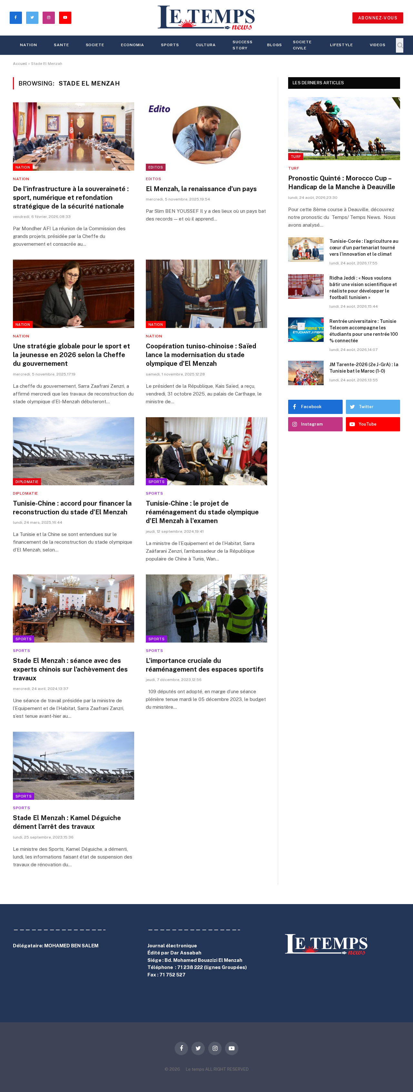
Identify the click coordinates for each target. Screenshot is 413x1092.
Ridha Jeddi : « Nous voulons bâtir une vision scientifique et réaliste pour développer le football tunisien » (363, 287)
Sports (170, 45)
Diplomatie (26, 482)
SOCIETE (95, 45)
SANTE (61, 45)
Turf (296, 157)
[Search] (399, 45)
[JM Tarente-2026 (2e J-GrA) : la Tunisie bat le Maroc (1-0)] (306, 373)
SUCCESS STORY (243, 45)
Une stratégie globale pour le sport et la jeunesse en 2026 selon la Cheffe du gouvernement (71, 354)
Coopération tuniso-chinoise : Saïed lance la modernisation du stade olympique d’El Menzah (201, 354)
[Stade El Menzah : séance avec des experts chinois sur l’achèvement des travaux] (73, 608)
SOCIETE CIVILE (302, 45)
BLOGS (274, 45)
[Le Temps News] (206, 18)
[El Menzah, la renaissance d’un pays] (206, 136)
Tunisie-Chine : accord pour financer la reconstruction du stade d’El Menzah (72, 508)
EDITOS (155, 167)
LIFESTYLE (341, 45)
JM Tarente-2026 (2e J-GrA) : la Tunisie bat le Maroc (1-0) (363, 368)
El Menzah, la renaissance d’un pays (201, 189)
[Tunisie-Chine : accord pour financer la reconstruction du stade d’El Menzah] (73, 451)
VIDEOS (378, 45)
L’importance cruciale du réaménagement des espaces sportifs (205, 665)
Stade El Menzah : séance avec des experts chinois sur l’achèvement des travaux (70, 669)
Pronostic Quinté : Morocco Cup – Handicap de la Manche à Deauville (341, 182)
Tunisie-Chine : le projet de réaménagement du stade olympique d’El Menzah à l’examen (202, 512)
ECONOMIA (132, 45)
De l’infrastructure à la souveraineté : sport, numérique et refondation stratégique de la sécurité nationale (71, 197)
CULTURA (206, 45)
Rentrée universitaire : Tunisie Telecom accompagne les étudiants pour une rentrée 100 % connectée (363, 331)
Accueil (20, 63)
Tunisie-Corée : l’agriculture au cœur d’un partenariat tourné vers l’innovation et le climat (363, 248)
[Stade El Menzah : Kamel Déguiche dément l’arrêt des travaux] (73, 766)
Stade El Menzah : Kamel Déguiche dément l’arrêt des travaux (67, 822)
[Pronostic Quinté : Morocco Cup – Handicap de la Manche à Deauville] (344, 128)
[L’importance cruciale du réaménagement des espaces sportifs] (206, 608)
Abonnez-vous (378, 17)
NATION (28, 45)
